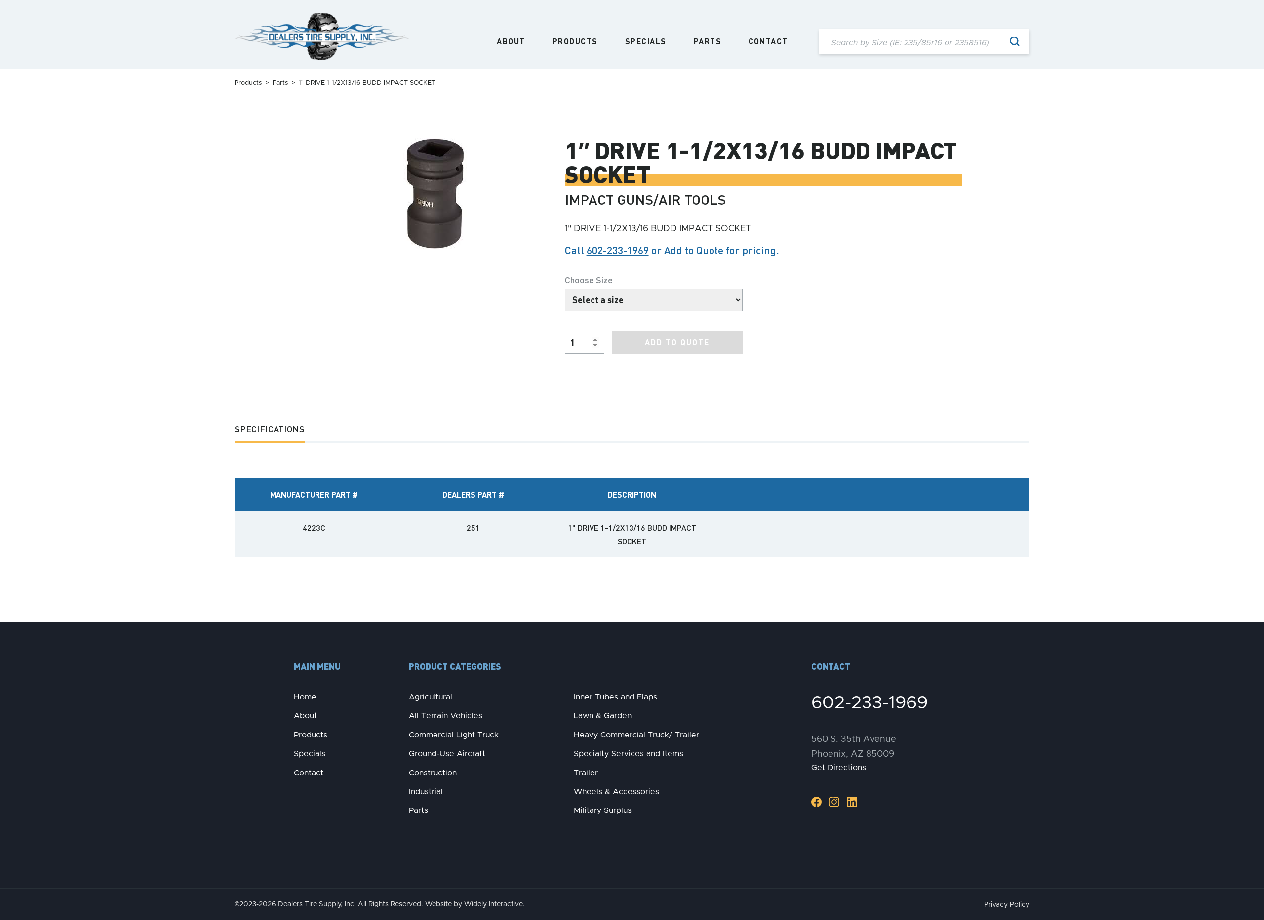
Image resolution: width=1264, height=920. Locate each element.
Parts (708, 41)
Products (575, 41)
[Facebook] (816, 801)
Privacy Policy (1006, 904)
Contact (768, 41)
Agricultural (430, 697)
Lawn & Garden (603, 716)
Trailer (586, 773)
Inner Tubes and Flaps (615, 697)
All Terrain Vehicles (445, 716)
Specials (646, 41)
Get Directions (838, 768)
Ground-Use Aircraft (447, 754)
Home (305, 697)
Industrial (426, 792)
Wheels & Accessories (616, 792)
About (511, 41)
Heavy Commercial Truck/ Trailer (636, 735)
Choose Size (589, 279)
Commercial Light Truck (454, 735)
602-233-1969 (618, 250)
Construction (433, 773)
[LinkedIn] (852, 801)
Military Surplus (603, 810)
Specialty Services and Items (628, 754)
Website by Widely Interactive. (475, 904)
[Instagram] (834, 801)
